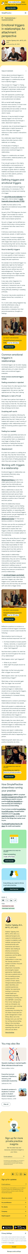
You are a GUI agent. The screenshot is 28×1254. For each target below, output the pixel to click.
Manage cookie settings (14, 1251)
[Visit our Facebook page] (12, 1174)
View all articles (9, 1032)
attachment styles (8, 519)
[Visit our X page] (16, 1174)
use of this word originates (13, 197)
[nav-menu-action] (25, 13)
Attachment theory (8, 480)
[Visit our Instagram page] (20, 1174)
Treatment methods (7, 20)
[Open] (25, 1198)
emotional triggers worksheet (14, 575)
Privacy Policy (11, 1242)
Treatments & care (10, 18)
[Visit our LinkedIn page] (24, 1174)
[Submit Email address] (23, 1156)
